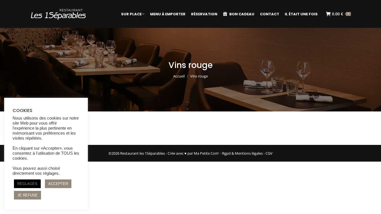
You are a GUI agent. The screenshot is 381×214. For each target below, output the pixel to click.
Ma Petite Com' (206, 153)
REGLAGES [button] (27, 184)
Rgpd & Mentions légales (242, 153)
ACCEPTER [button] (58, 184)
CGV (269, 153)
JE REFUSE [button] (27, 195)
